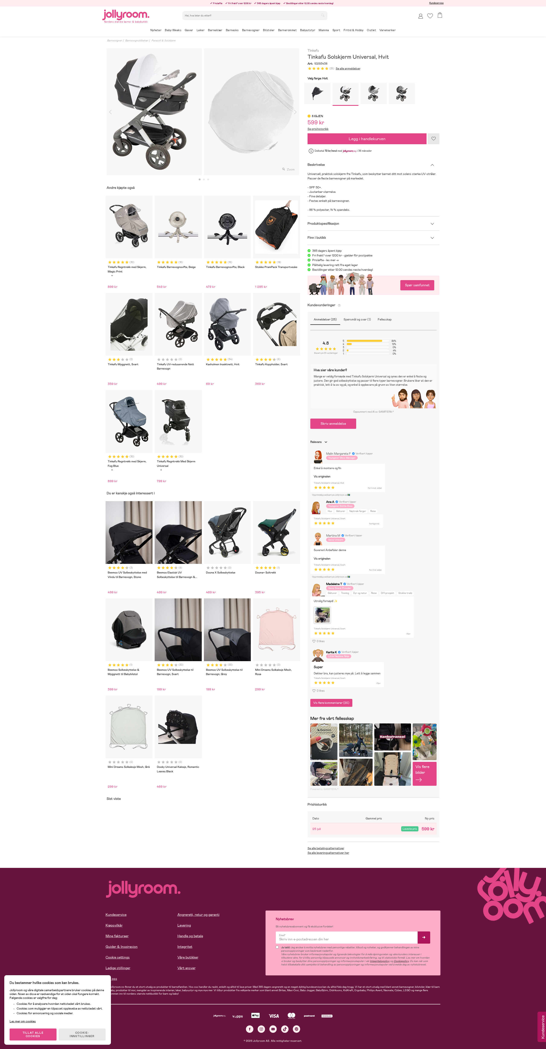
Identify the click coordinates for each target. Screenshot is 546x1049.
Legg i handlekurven (367, 138)
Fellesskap (385, 319)
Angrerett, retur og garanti (198, 914)
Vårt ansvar (186, 968)
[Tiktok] (285, 1029)
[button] (430, 16)
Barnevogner (114, 40)
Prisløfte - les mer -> (325, 260)
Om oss (111, 978)
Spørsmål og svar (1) (357, 319)
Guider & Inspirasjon (122, 946)
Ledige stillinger (118, 968)
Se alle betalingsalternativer (326, 848)
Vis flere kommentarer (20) (331, 703)
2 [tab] (204, 180)
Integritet (184, 946)
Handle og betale (190, 936)
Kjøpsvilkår (114, 925)
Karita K (331, 652)
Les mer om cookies (23, 1021)
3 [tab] (208, 180)
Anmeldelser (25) (325, 319)
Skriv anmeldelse (333, 423)
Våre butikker (187, 957)
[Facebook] (249, 1029)
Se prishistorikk (318, 129)
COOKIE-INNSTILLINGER (82, 1034)
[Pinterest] (296, 1029)
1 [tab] (199, 180)
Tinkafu (313, 50)
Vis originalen (322, 476)
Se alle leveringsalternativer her (328, 853)
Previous (110, 111)
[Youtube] (273, 1029)
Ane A (330, 502)
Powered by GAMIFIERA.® (324, 789)
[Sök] (323, 15)
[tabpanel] (154, 111)
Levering (184, 925)
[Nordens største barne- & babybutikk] (125, 14)
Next (295, 111)
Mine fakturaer (117, 936)
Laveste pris (410, 829)
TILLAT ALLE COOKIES (33, 1034)
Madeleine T (334, 584)
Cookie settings (118, 957)
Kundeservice (436, 2)
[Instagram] (261, 1029)
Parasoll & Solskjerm (163, 40)
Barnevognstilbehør (136, 40)
